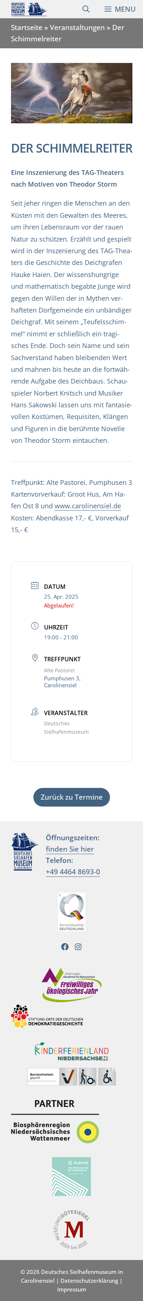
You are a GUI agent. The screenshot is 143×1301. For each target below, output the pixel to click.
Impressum (71, 1289)
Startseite (27, 27)
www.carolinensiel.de (88, 505)
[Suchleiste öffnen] (86, 9)
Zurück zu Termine (72, 797)
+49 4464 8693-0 (73, 871)
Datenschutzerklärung (89, 1280)
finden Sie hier (70, 849)
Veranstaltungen (77, 27)
